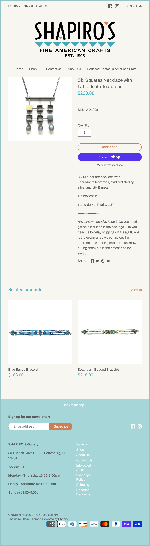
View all (136, 290)
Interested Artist (83, 468)
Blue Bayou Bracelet (23, 369)
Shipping (82, 485)
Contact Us (84, 460)
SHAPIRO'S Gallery (44, 514)
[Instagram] (117, 6)
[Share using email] (108, 260)
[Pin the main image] (102, 260)
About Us (83, 455)
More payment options (110, 165)
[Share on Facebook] (92, 260)
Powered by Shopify (55, 519)
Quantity (83, 125)
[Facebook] (110, 6)
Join (24, 6)
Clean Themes (31, 519)
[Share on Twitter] (97, 260)
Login (13, 6)
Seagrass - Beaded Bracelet (98, 369)
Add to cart (109, 147)
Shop (80, 449)
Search (81, 444)
